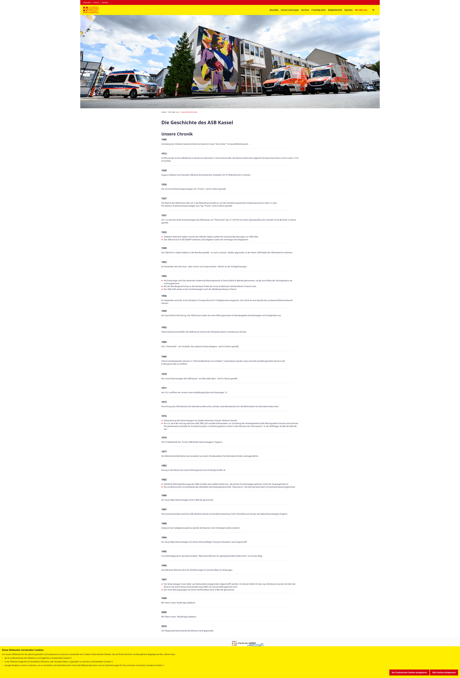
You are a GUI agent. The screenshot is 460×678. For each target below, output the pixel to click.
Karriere (305, 10)
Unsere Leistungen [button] (290, 10)
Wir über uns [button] (361, 10)
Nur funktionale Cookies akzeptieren (409, 672)
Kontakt (105, 2)
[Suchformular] (373, 10)
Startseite (87, 2)
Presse (96, 2)
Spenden (348, 10)
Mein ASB (372, 2)
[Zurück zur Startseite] (91, 10)
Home (163, 112)
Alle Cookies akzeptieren (444, 672)
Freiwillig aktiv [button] (318, 10)
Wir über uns (173, 112)
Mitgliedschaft (335, 10)
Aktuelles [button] (274, 10)
